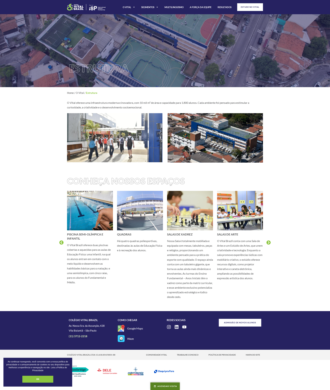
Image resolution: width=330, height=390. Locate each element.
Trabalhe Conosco (188, 354)
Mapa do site (253, 354)
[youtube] (184, 327)
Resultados (225, 7)
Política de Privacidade (222, 354)
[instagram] (169, 327)
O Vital (127, 7)
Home (70, 92)
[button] (61, 242)
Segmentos (147, 7)
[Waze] (121, 338)
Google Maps (135, 328)
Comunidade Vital (156, 354)
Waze (130, 338)
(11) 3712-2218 (78, 336)
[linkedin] (176, 327)
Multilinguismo (174, 7)
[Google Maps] (121, 328)
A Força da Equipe (200, 7)
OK (37, 379)
